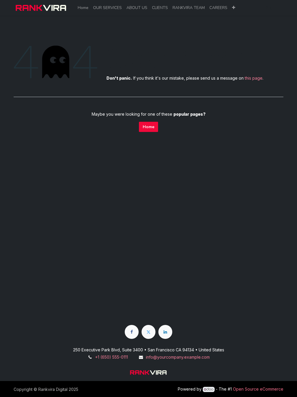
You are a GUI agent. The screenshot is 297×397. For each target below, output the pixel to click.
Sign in (273, 7)
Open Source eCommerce (258, 389)
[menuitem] (83, 7)
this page (253, 78)
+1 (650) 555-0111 (111, 357)
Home (148, 127)
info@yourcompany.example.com (178, 357)
